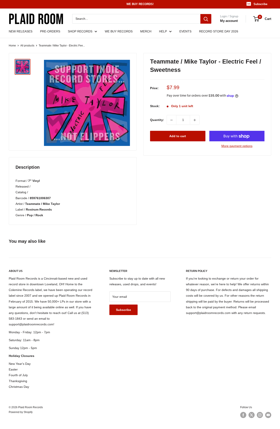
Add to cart (177, 136)
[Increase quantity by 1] (194, 120)
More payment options (236, 146)
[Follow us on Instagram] (260, 415)
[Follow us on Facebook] (243, 415)
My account (229, 21)
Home (12, 45)
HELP (163, 31)
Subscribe (260, 4)
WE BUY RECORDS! (140, 4)
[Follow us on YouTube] (268, 415)
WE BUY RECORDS (119, 31)
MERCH (145, 31)
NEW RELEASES (20, 31)
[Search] (205, 19)
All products (27, 45)
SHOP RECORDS (80, 31)
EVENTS (185, 31)
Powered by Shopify (21, 412)
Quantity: (157, 120)
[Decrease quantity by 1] (171, 120)
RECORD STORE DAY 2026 (218, 31)
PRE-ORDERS (50, 31)
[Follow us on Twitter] (251, 415)
